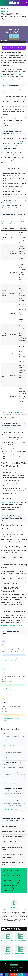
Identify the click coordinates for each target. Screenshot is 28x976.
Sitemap (9, 967)
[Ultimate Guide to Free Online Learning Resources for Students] (21, 948)
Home (3, 8)
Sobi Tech (5, 22)
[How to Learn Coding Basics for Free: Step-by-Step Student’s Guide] (21, 935)
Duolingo (13, 203)
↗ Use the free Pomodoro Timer (9, 745)
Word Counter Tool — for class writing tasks (10, 690)
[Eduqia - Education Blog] (14, 3)
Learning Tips (8, 8)
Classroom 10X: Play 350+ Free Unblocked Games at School (7, 955)
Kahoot (5, 203)
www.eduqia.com (21, 963)
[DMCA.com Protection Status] (14, 965)
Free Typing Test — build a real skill (9, 660)
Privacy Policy (15, 967)
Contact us (21, 967)
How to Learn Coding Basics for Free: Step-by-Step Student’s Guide (21, 942)
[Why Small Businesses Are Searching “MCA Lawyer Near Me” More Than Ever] (7, 935)
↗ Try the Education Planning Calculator (11, 809)
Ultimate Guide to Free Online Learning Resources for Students (21, 955)
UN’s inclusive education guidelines (11, 625)
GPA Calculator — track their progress (9, 720)
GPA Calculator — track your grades (9, 663)
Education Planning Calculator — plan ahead (10, 718)
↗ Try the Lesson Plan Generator (9, 783)
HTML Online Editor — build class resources (10, 693)
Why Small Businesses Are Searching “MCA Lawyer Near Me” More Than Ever (7, 942)
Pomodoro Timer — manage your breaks (9, 658)
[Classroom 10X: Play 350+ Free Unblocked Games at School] (7, 948)
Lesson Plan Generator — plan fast (8, 688)
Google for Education (7, 502)
